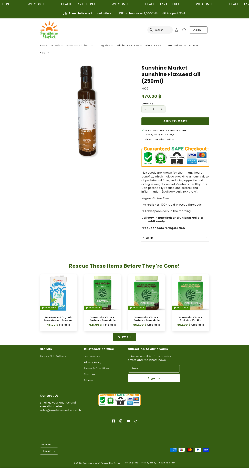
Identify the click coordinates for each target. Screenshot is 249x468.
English (197, 29)
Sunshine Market (91, 463)
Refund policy (131, 462)
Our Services (92, 356)
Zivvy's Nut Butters (53, 356)
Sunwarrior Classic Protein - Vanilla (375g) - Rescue (190, 319)
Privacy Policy (92, 362)
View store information (159, 139)
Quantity (147, 103)
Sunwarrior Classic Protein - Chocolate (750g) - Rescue (102, 319)
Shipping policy (167, 462)
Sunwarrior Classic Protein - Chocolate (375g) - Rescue (146, 319)
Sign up (154, 378)
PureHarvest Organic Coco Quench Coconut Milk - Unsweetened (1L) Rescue (58, 319)
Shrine (116, 463)
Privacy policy (148, 462)
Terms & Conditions (96, 368)
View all (124, 337)
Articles (88, 380)
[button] (153, 30)
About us (89, 374)
